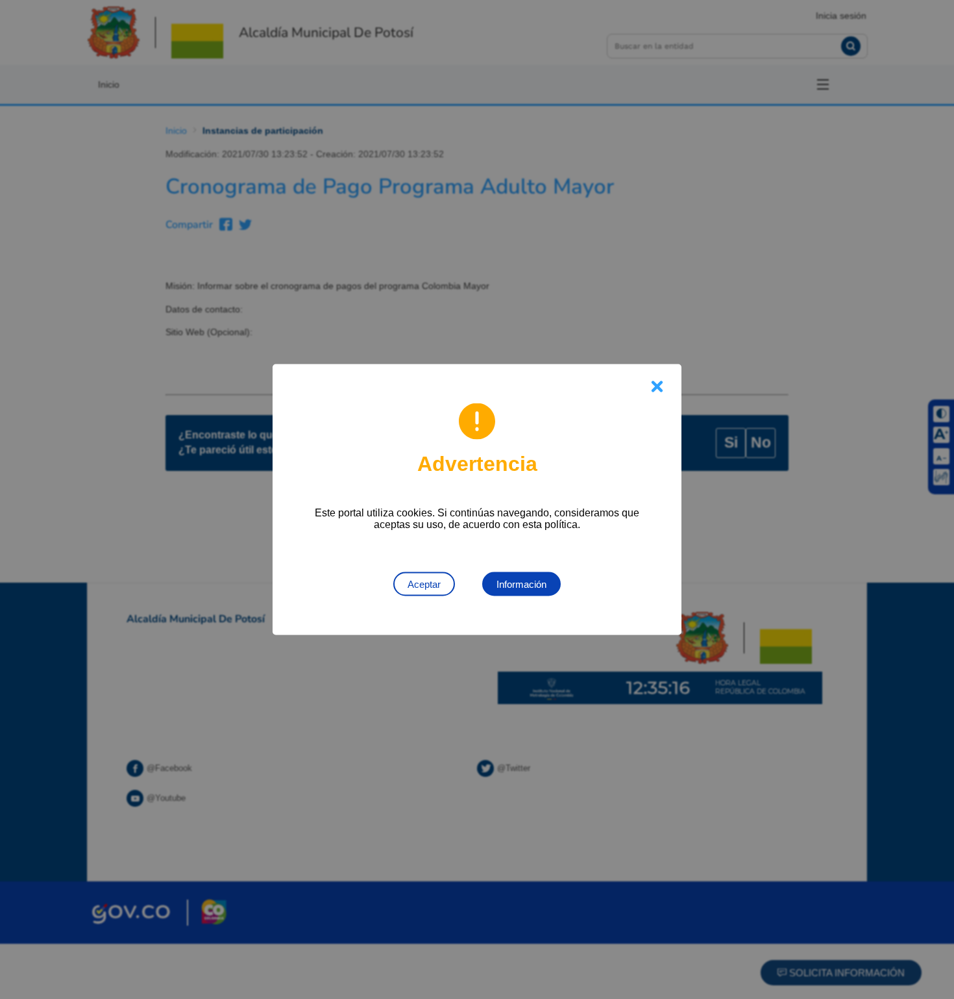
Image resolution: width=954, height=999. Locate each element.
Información (521, 584)
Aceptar (424, 584)
